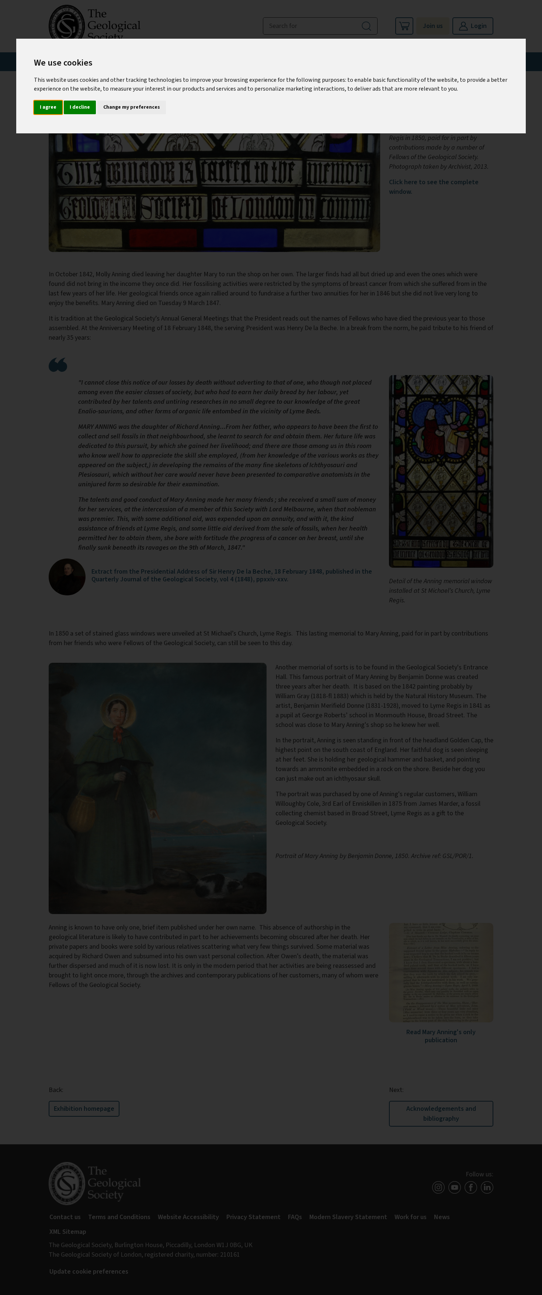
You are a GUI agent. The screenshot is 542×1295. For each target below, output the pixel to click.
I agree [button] (48, 107)
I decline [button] (80, 107)
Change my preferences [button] (131, 107)
